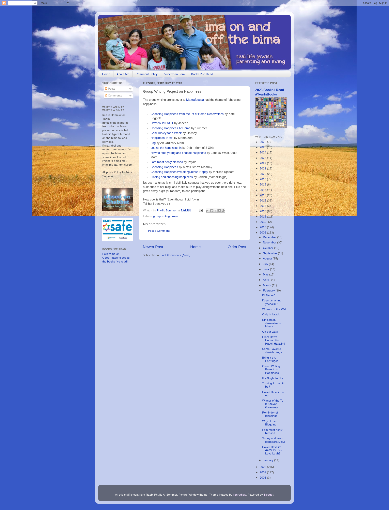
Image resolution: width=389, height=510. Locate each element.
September (270, 253)
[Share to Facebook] (219, 211)
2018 (263, 184)
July (266, 264)
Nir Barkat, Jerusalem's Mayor (271, 323)
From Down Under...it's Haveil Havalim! (273, 340)
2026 (263, 142)
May (266, 274)
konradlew (239, 494)
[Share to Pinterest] (223, 211)
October (268, 248)
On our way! (270, 331)
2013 (263, 211)
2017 (263, 190)
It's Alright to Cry (272, 378)
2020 (263, 174)
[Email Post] (200, 210)
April (266, 279)
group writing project (166, 216)
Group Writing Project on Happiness (271, 369)
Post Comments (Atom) (175, 255)
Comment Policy (147, 74)
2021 (263, 168)
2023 (263, 158)
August (268, 258)
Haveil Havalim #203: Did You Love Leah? (272, 450)
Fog (153, 143)
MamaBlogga (195, 99)
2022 (263, 163)
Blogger (268, 494)
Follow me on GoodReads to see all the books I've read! (116, 257)
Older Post (237, 247)
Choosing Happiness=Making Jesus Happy (179, 172)
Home (106, 74)
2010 (263, 227)
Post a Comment (159, 230)
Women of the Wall (274, 309)
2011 (263, 221)
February (269, 290)
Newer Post (153, 247)
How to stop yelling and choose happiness (178, 152)
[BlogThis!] (212, 211)
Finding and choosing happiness (172, 177)
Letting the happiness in (166, 147)
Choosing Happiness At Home (170, 128)
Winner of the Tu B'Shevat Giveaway (272, 404)
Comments (114, 95)
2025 (263, 147)
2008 (263, 466)
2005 (263, 477)
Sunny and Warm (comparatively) (273, 440)
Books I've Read (202, 74)
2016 (263, 195)
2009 (263, 232)
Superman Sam (174, 74)
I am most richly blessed (167, 162)
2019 (263, 179)
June (266, 269)
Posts (111, 88)
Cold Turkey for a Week (166, 133)
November (270, 242)
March (267, 285)
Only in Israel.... (272, 314)
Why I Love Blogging (269, 423)
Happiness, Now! (162, 137)
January (268, 460)
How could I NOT (162, 123)
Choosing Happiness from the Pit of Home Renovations (187, 114)
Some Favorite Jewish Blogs (272, 350)
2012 (263, 216)
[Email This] (208, 211)
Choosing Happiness (164, 167)
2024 (263, 152)
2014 (263, 205)
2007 (263, 472)
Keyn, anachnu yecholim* (271, 302)
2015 (263, 200)
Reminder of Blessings (270, 414)
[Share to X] (216, 211)
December (270, 237)
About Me (122, 74)
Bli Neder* (268, 295)
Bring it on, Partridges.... (272, 359)
